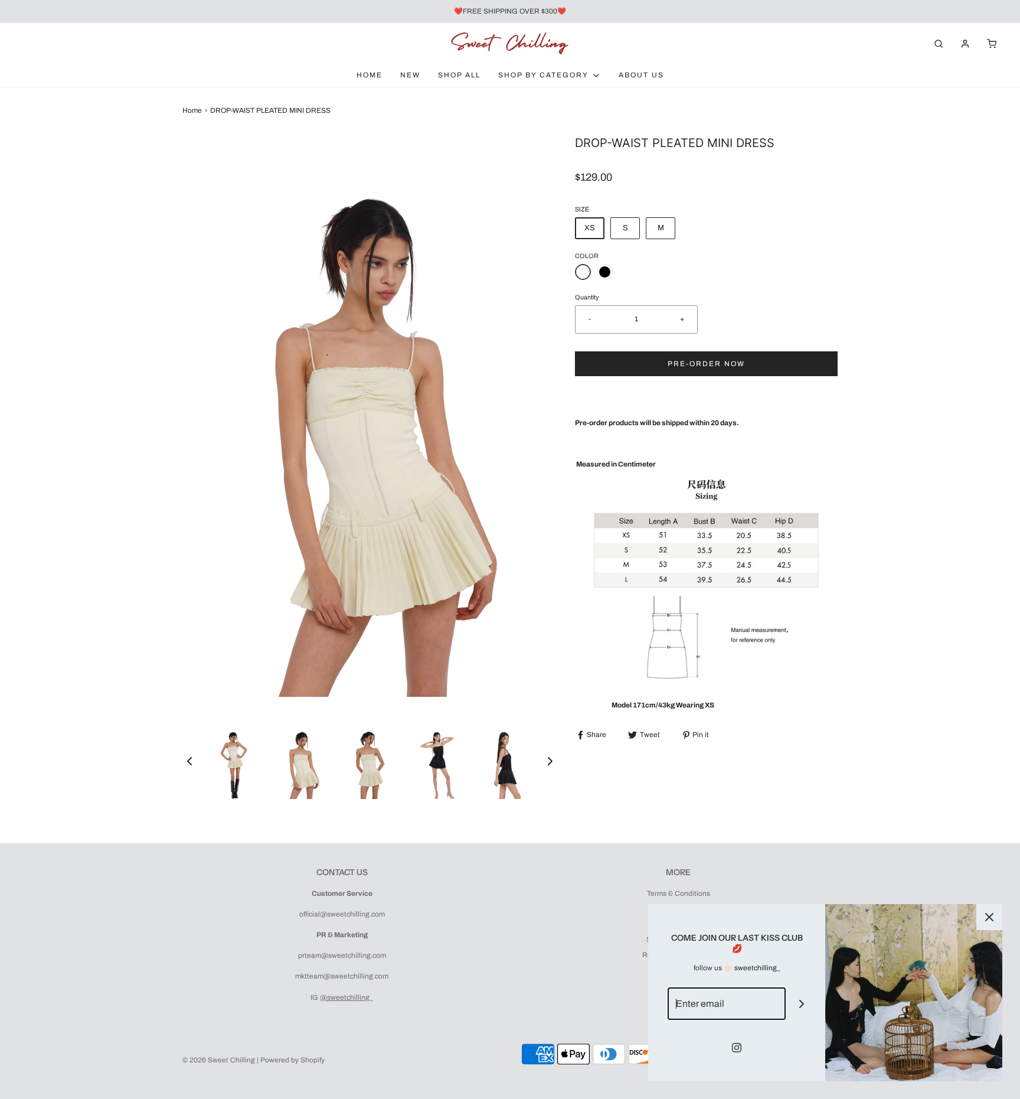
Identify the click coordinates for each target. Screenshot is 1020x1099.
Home (369, 75)
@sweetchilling (345, 997)
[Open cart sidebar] (991, 43)
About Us (641, 75)
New (410, 75)
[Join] (802, 1003)
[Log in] (965, 43)
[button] (189, 761)
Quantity (587, 297)
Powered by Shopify (292, 1060)
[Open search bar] (938, 43)
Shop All (459, 75)
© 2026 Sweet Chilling (218, 1060)
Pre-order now (706, 364)
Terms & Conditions (678, 893)
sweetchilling (755, 968)
